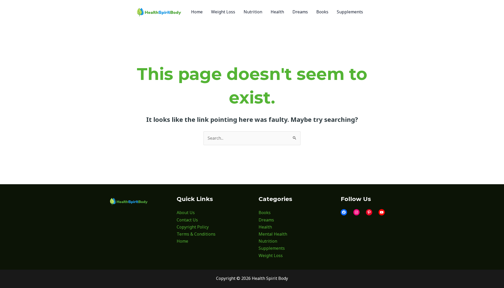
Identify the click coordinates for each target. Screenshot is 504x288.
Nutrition (268, 241)
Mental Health (273, 234)
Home (182, 241)
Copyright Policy (193, 227)
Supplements (272, 248)
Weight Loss (271, 255)
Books (265, 212)
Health (265, 227)
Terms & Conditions (196, 234)
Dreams (266, 220)
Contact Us (187, 220)
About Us (186, 212)
